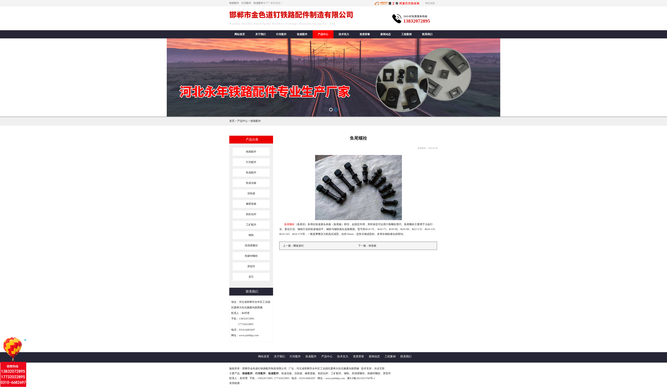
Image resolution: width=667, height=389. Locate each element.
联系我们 (427, 34)
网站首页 (239, 34)
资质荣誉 (365, 34)
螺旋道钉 (298, 245)
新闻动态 (385, 34)
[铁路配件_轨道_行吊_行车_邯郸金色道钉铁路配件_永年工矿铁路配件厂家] (397, 3)
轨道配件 (302, 34)
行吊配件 (281, 34)
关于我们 (260, 34)
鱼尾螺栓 (289, 224)
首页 (231, 121)
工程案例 (406, 34)
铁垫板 (372, 245)
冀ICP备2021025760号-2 (361, 378)
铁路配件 (255, 121)
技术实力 (344, 34)
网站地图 (430, 3)
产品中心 (323, 34)
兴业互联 (379, 368)
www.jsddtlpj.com (249, 335)
